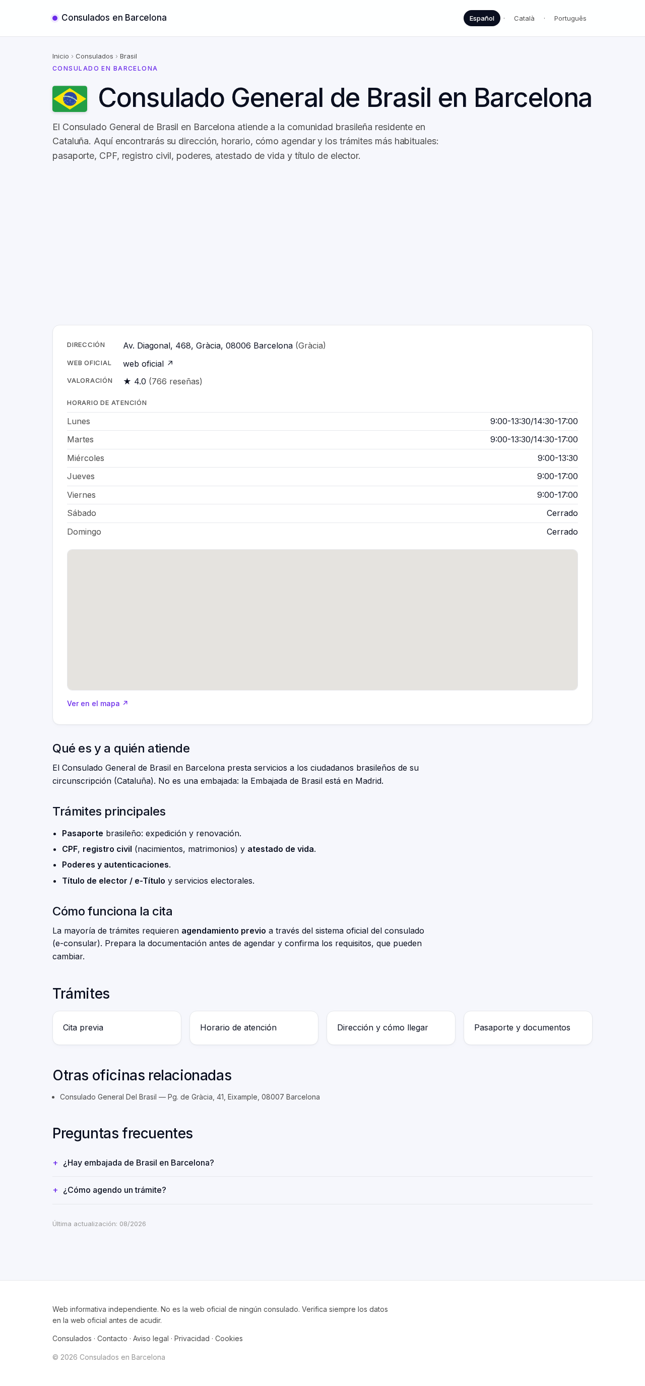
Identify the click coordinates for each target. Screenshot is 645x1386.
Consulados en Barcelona (113, 18)
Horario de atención (238, 1027)
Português (570, 18)
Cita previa (83, 1027)
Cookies (229, 1338)
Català (524, 18)
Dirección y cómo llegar (382, 1027)
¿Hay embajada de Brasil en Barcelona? (138, 1163)
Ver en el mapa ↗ (97, 703)
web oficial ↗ (148, 364)
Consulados (94, 56)
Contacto (112, 1338)
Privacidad (192, 1338)
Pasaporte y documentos (522, 1027)
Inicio (60, 56)
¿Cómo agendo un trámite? (114, 1190)
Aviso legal (151, 1338)
